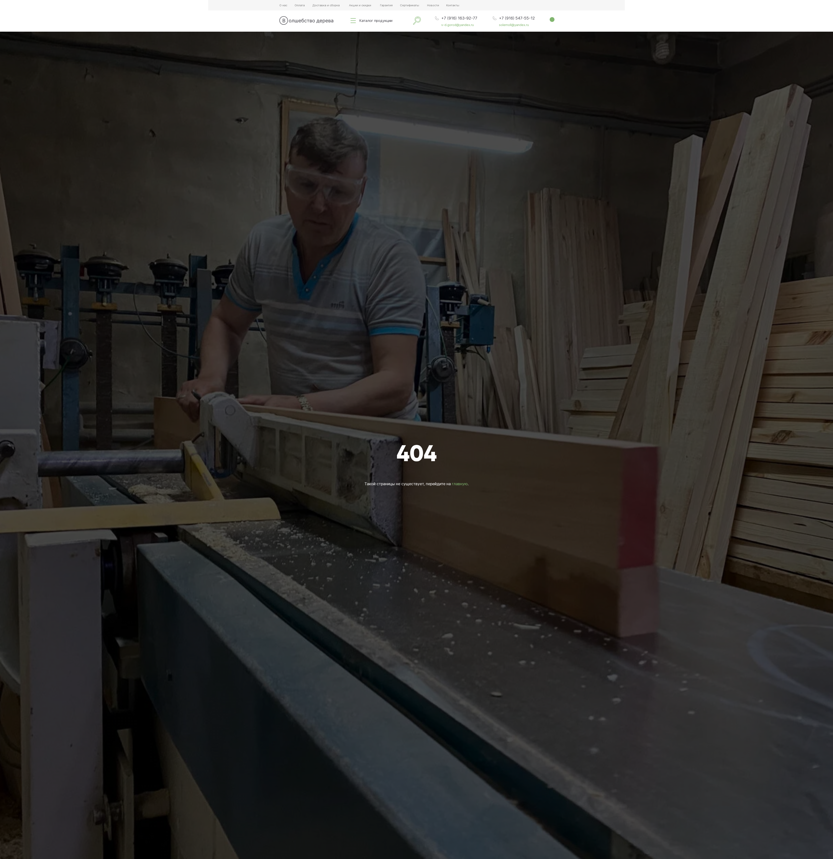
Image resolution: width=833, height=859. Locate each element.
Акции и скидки (360, 5)
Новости (433, 5)
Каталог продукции (375, 20)
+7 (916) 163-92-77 (459, 18)
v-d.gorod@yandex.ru (457, 25)
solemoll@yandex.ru (514, 25)
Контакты (452, 5)
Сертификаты (409, 5)
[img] (353, 20)
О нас (283, 5)
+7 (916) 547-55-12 (517, 18)
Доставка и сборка (326, 5)
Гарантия (386, 5)
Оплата (300, 5)
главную (460, 484)
